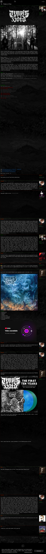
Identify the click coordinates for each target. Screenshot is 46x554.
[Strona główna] (1, 1)
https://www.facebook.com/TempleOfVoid (8, 171)
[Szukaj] (1, 4)
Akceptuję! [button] (39, 550)
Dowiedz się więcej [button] (28, 552)
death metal (7, 173)
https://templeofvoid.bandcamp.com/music (9, 170)
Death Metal (35, 537)
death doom (3, 173)
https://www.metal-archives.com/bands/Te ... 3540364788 (11, 169)
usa (10, 173)
